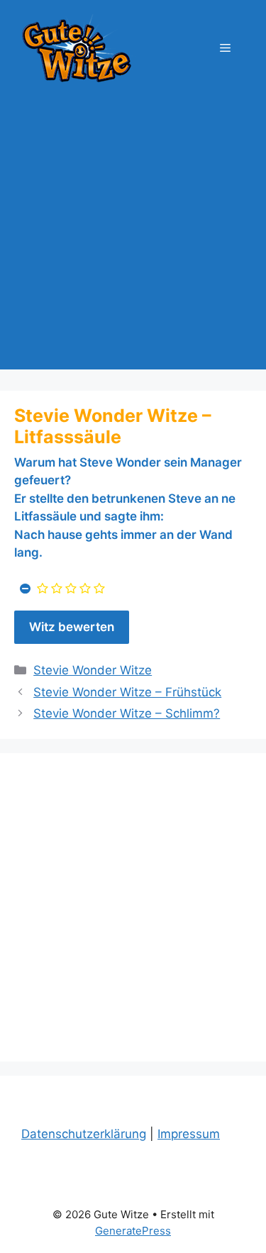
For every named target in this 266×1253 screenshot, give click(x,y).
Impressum (188, 1134)
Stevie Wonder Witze (92, 670)
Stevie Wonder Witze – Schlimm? (126, 713)
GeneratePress (133, 1230)
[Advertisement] (133, 236)
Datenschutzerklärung (83, 1134)
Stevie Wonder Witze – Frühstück (127, 692)
